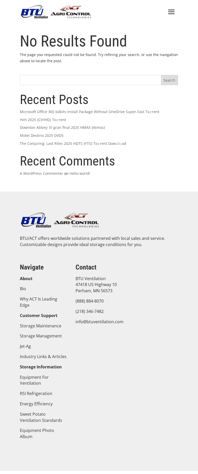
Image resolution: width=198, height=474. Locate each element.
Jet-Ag (25, 346)
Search (169, 80)
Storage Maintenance (40, 326)
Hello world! (80, 173)
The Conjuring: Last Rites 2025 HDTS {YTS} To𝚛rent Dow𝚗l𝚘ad (73, 143)
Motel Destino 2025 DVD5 (41, 135)
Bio (23, 288)
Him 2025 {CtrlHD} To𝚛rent (43, 119)
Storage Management (41, 336)
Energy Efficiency (36, 404)
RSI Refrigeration (36, 393)
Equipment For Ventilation (34, 380)
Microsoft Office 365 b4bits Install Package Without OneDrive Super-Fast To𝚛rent (89, 111)
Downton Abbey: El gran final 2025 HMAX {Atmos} (62, 127)
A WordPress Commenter (41, 173)
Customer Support (38, 315)
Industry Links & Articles (43, 356)
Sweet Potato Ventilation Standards (41, 417)
